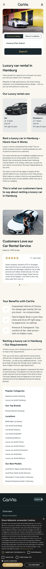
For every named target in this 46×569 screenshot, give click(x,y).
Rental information (10, 516)
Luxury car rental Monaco (15, 446)
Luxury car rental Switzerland (16, 450)
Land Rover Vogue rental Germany (18, 469)
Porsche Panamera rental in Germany (19, 481)
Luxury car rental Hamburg (15, 400)
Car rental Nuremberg (13, 426)
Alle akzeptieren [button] (12, 565)
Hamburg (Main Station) (15, 43)
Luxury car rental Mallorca (15, 458)
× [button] (43, 519)
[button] (23, 561)
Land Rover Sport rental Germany (18, 473)
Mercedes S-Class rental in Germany (19, 477)
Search (23, 51)
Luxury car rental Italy (13, 454)
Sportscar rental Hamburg (15, 396)
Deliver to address (32, 36)
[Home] (23, 4)
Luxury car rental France (14, 442)
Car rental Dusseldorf (13, 434)
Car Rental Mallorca (12, 430)
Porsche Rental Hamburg (14, 411)
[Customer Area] (42, 4)
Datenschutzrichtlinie (26, 549)
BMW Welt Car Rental (13, 422)
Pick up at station (13, 36)
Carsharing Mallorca (12, 438)
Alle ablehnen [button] (34, 565)
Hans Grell (36, 258)
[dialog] (23, 543)
